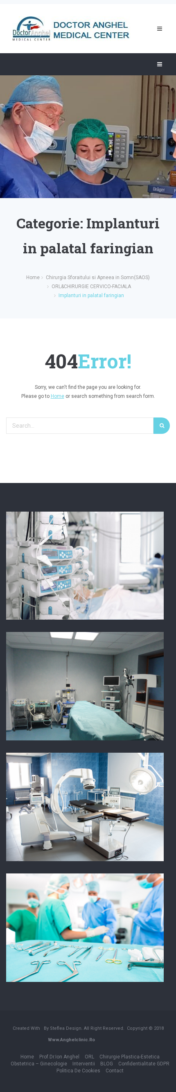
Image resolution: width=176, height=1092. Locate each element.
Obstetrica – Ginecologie (39, 1064)
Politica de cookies (78, 1071)
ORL (89, 1057)
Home (57, 396)
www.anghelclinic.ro (71, 1039)
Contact (115, 1071)
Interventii (83, 1064)
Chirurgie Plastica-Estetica (129, 1057)
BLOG (106, 1064)
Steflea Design (65, 1028)
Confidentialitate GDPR (143, 1064)
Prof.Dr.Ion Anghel (59, 1057)
